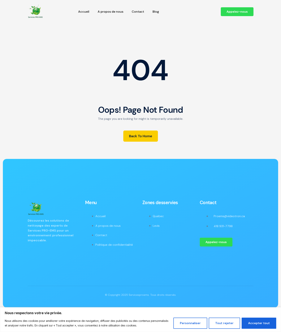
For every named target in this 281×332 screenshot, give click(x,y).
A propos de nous (110, 12)
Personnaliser (190, 323)
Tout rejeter (224, 323)
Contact (138, 12)
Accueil (83, 12)
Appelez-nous (237, 12)
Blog (156, 12)
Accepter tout (259, 323)
